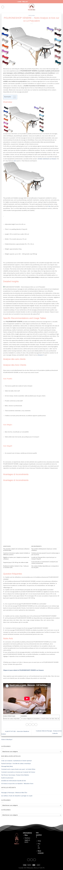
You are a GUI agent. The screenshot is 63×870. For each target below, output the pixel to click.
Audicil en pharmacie (7, 778)
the (49, 206)
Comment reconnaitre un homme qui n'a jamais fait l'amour (18, 772)
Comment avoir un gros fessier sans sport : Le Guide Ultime (18, 769)
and (15, 160)
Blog (26, 835)
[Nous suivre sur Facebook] (28, 859)
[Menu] (2, 7)
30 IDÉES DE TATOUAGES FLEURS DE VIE (13, 780)
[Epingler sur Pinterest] (36, 724)
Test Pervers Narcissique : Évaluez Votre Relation (15, 775)
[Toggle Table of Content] (14, 97)
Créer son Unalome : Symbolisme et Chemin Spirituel (16, 760)
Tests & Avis (31, 15)
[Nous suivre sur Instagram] (31, 859)
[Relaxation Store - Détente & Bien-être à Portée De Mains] (31, 7)
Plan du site (39, 846)
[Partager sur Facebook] (27, 724)
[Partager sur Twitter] (30, 724)
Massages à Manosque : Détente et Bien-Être (14, 792)
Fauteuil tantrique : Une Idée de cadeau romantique (16, 763)
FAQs (39, 841)
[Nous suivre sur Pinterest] (34, 859)
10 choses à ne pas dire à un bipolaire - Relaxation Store (17, 783)
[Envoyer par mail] (33, 724)
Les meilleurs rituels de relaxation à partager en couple (16, 795)
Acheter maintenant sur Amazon (47, 158)
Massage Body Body (7, 766)
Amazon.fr (41, 355)
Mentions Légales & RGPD (27, 840)
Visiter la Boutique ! (7, 739)
